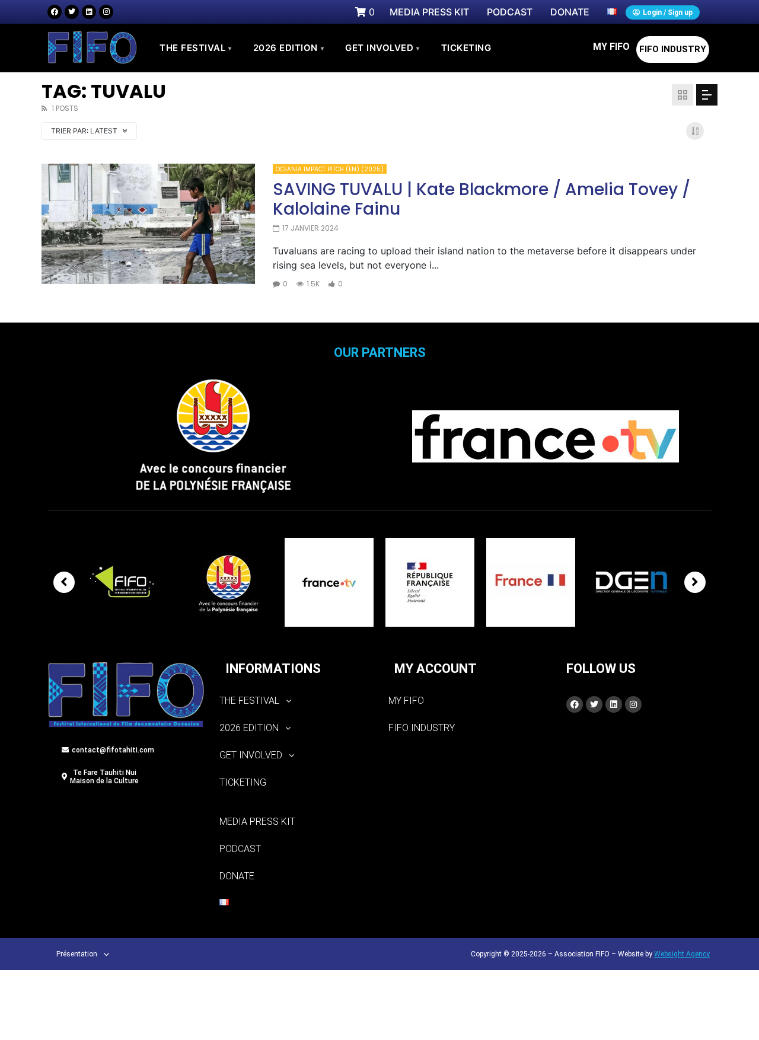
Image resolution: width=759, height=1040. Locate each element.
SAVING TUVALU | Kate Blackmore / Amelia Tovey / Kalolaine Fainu (481, 199)
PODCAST (240, 848)
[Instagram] (106, 12)
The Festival (196, 47)
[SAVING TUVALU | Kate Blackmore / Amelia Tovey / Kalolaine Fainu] (148, 224)
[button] (295, 700)
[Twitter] (72, 12)
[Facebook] (54, 12)
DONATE (236, 876)
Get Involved (382, 47)
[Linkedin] (89, 12)
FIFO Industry (672, 49)
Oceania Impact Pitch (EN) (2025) (330, 169)
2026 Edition (288, 47)
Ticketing (242, 782)
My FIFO (611, 46)
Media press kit (257, 821)
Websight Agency (682, 954)
